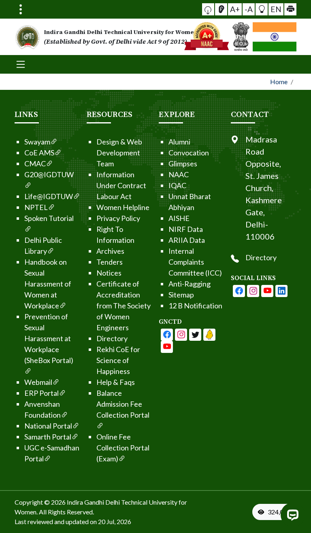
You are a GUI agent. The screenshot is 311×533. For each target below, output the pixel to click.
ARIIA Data (186, 240)
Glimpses (182, 163)
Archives (110, 250)
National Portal (48, 425)
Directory (112, 338)
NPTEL (36, 207)
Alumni (179, 141)
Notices (108, 272)
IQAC (177, 185)
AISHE (179, 218)
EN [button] (276, 9)
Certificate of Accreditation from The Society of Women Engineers (123, 305)
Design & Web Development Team (119, 152)
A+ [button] (235, 9)
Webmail (38, 382)
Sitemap (181, 294)
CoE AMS (39, 152)
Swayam (37, 141)
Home (279, 81)
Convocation (188, 152)
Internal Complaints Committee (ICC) (195, 261)
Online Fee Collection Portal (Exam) (122, 447)
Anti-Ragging (189, 283)
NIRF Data (185, 229)
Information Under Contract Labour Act (121, 185)
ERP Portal (41, 393)
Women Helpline (122, 207)
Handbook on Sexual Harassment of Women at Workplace (47, 283)
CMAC (35, 163)
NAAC (178, 174)
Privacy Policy (118, 218)
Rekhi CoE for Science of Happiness (118, 360)
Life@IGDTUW (48, 196)
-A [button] (249, 9)
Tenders (109, 261)
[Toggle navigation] (21, 9)
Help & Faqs (115, 382)
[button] (208, 9)
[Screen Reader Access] (221, 9)
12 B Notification (195, 305)
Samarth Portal (47, 436)
